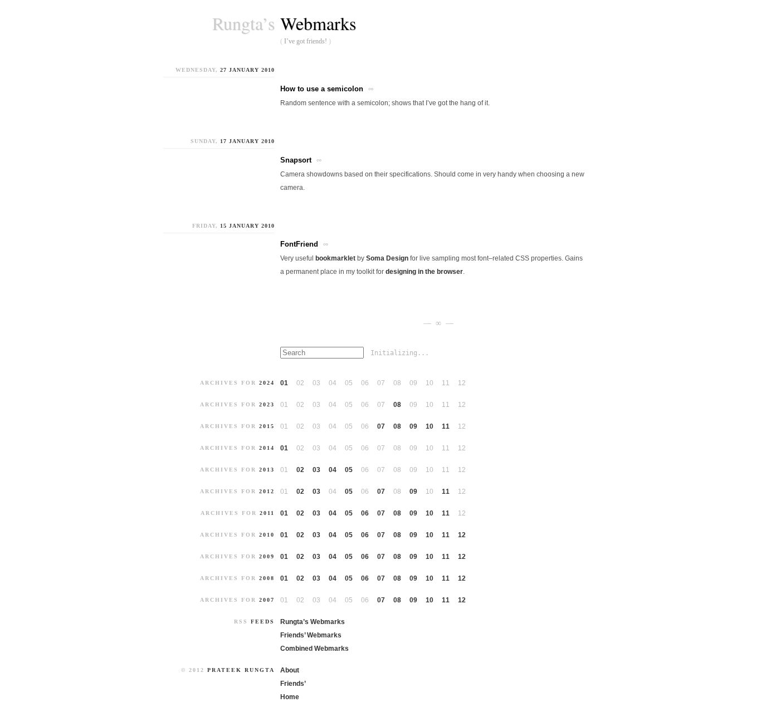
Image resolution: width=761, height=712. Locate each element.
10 (429, 426)
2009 (267, 556)
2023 (267, 404)
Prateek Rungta (241, 670)
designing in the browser (424, 272)
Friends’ (293, 684)
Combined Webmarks (314, 648)
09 (413, 426)
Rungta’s (243, 23)
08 (397, 405)
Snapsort (295, 160)
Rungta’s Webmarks (312, 622)
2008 (267, 578)
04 (332, 470)
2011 (267, 513)
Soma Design (387, 258)
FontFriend (299, 244)
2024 (267, 383)
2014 (267, 448)
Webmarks (318, 23)
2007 (267, 600)
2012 (267, 491)
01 (284, 383)
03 (316, 470)
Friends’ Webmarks (311, 635)
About (289, 670)
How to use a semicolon (321, 89)
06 (365, 513)
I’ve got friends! (305, 41)
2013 (267, 470)
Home (289, 697)
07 (381, 426)
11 (446, 426)
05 (349, 470)
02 (300, 470)
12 (462, 535)
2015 (267, 426)
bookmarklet (335, 258)
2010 (267, 535)
